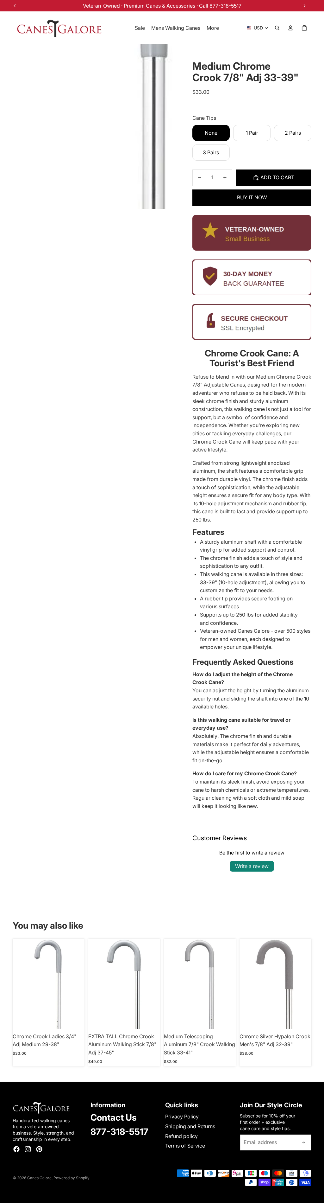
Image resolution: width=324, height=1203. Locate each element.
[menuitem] (212, 27)
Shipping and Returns (190, 1126)
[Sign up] (303, 1142)
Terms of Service (185, 1145)
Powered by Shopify (71, 1177)
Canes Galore (39, 1177)
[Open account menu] (290, 28)
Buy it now (252, 197)
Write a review (252, 866)
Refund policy (181, 1136)
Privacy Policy (182, 1116)
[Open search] (277, 28)
